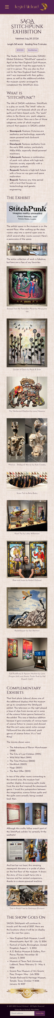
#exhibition (32, 50)
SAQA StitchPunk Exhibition (27, 26)
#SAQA (20, 50)
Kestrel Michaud (26, 7)
